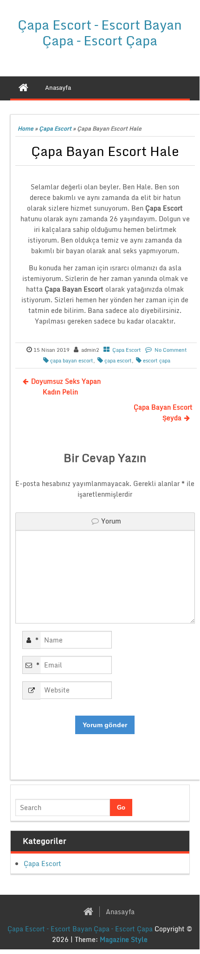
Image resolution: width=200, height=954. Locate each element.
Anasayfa (120, 911)
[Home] (23, 87)
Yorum (111, 521)
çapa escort (118, 360)
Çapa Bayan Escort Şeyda (163, 412)
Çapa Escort (55, 128)
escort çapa (156, 360)
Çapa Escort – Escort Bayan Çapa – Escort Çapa (100, 32)
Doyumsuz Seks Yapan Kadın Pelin (66, 386)
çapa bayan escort (71, 360)
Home (25, 128)
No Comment (171, 350)
